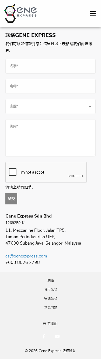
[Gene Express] (20, 12)
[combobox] (50, 106)
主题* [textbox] (14, 106)
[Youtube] (57, 336)
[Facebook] (44, 336)
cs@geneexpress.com (26, 256)
